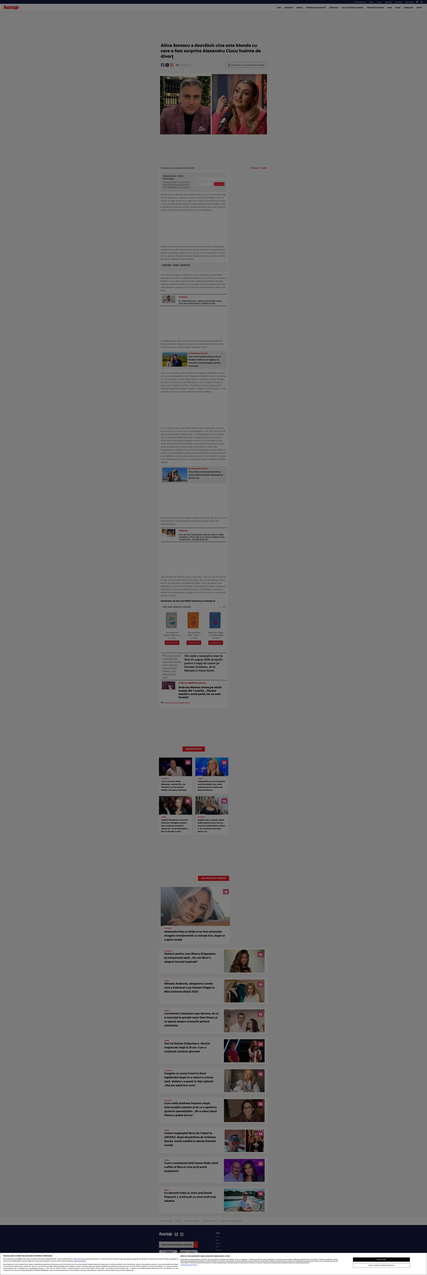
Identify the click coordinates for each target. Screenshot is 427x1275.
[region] (213, 1264)
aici (45, 1268)
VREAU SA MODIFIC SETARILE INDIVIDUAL (381, 1265)
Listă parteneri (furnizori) (188, 1265)
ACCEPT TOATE (381, 1259)
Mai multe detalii (80, 1261)
